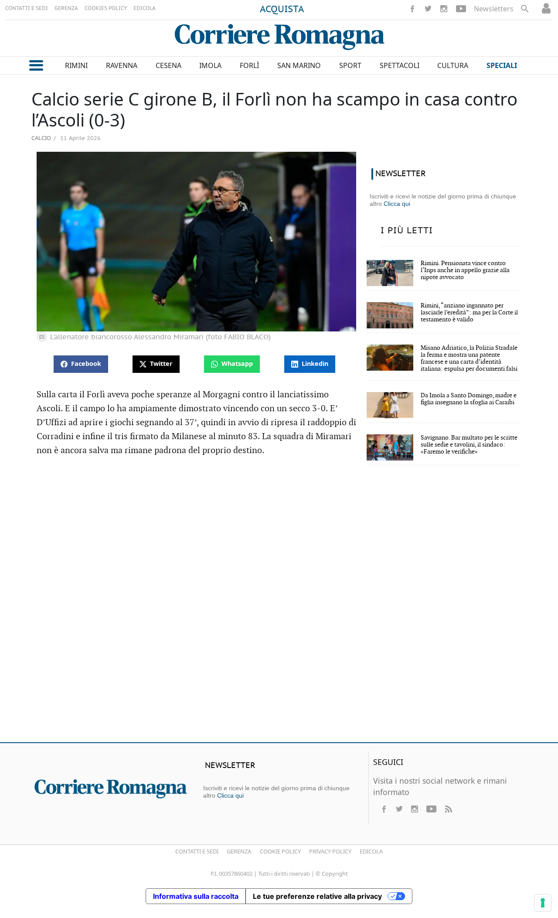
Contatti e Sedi (196, 851)
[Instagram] (443, 8)
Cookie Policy (280, 851)
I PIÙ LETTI (407, 230)
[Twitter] (428, 8)
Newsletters (494, 9)
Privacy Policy (330, 851)
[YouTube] (461, 8)
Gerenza (239, 851)
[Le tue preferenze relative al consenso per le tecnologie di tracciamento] (542, 902)
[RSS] (448, 809)
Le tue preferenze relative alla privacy (317, 896)
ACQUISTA (282, 9)
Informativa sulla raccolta (195, 896)
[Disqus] (279, 610)
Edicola (371, 851)
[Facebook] (412, 8)
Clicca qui (397, 203)
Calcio (41, 138)
